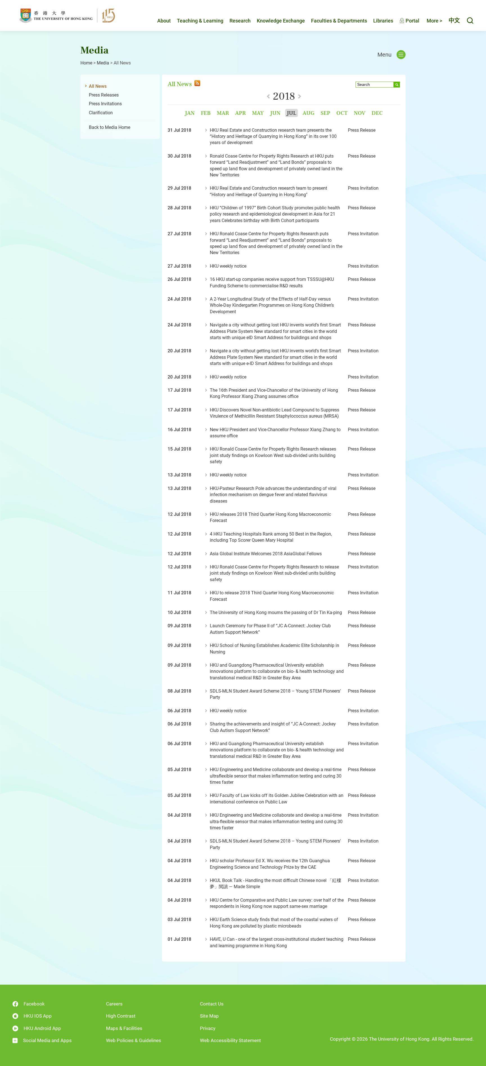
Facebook (34, 1004)
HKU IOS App (38, 1016)
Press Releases (104, 95)
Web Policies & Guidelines (133, 1040)
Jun (275, 113)
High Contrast (121, 1016)
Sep (325, 113)
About (164, 21)
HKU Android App (42, 1028)
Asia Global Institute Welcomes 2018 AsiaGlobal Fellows (266, 553)
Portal (411, 21)
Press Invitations (105, 103)
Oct (342, 113)
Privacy (207, 1028)
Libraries (383, 21)
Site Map (209, 1016)
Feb (206, 113)
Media (103, 63)
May (258, 113)
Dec (377, 113)
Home (86, 63)
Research (240, 21)
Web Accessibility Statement (230, 1040)
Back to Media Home (109, 127)
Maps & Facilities (124, 1028)
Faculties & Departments (339, 21)
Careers (114, 1004)
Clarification (101, 112)
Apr (240, 113)
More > (434, 21)
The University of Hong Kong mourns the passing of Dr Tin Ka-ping (276, 612)
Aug (308, 113)
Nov (359, 113)
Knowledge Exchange (281, 21)
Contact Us (212, 1004)
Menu (384, 54)
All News (98, 86)
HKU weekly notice (228, 266)
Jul (291, 113)
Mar (223, 113)
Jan (190, 113)
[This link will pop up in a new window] (197, 84)
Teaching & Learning (200, 21)
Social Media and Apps (47, 1040)
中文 (454, 20)
